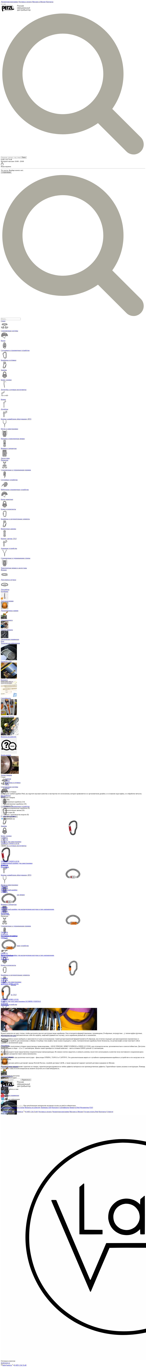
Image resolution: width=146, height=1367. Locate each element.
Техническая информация (10, 643)
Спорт (3, 321)
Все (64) (6, 800)
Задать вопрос (6, 1107)
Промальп (4, 460)
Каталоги (55, 1107)
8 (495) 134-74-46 (31, 1112)
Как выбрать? (6, 796)
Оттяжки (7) (8, 806)
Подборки (4, 591)
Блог (2, 641)
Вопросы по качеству (32, 1107)
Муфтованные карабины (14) (14, 802)
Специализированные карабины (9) (17, 808)
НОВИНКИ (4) (9, 819)
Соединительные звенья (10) (14, 810)
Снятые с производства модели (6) (16, 814)
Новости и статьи (18, 1107)
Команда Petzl (75, 1107)
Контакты (49, 2)
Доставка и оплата (25, 2)
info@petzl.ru (7, 1112)
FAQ (91, 1107)
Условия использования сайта (12, 1105)
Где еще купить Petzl (90, 1112)
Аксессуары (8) (9, 812)
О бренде (109, 1112)
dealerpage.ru (5, 1363)
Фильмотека (84, 1107)
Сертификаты (64, 1107)
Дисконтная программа (9, 2)
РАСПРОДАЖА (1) (11, 817)
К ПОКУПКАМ (6, 172)
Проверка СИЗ (46, 1107)
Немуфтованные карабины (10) (15, 804)
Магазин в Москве (39, 2)
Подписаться (26, 1080)
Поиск (24, 157)
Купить (4, 845)
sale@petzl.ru (18, 1112)
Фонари (4, 570)
